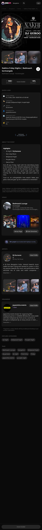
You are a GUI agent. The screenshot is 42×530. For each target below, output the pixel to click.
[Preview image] (9, 221)
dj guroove (6, 354)
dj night (15, 354)
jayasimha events (8, 358)
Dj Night (8, 102)
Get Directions (32, 231)
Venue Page (18, 231)
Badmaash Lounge (9, 350)
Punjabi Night (26, 102)
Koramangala (19, 73)
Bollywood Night (16, 102)
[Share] (38, 69)
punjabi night (21, 358)
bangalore (21, 350)
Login (38, 3)
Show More (6, 273)
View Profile (34, 255)
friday (33, 354)
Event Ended (21, 527)
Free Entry (24, 354)
